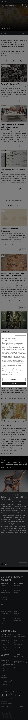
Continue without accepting (20, 335)
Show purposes (14, 379)
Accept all (14, 383)
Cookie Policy (20, 362)
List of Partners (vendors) (7, 374)
